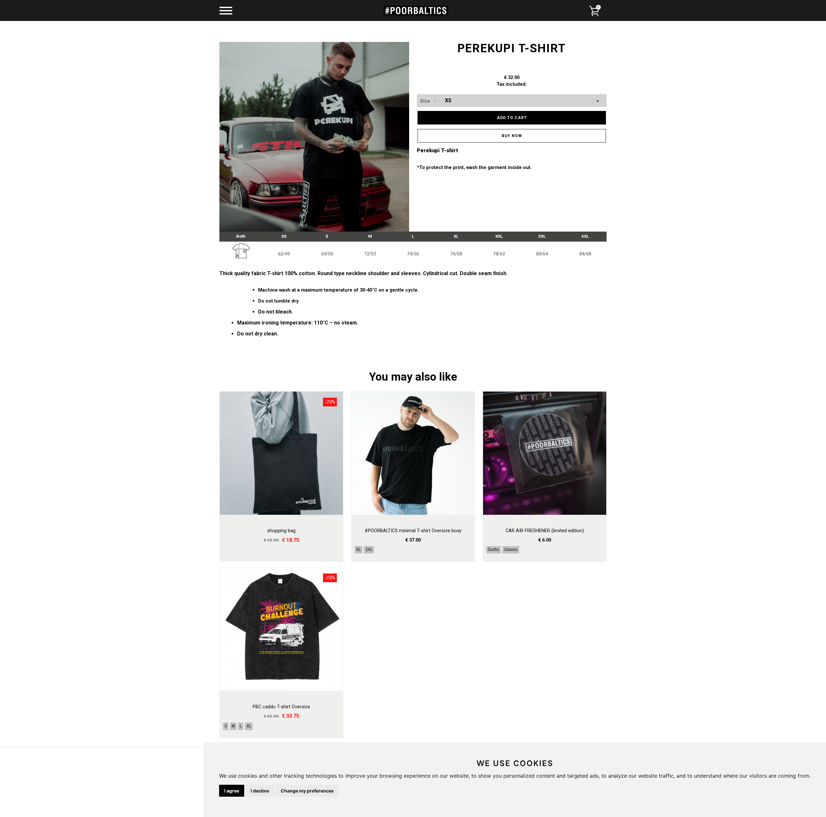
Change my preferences (307, 790)
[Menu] (225, 11)
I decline (260, 790)
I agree (231, 790)
